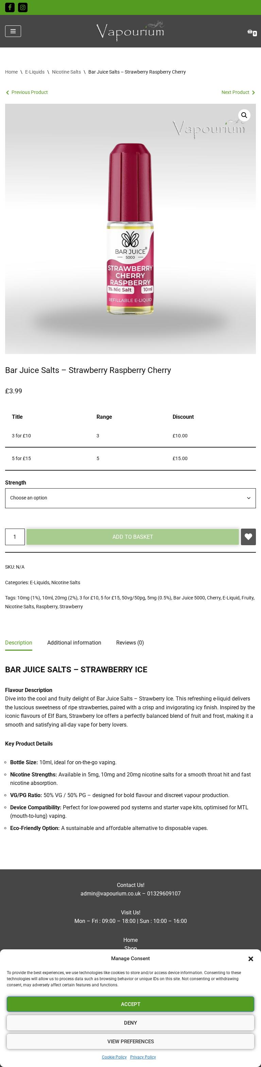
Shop (130, 948)
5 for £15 (110, 598)
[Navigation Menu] (13, 31)
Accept (130, 1004)
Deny (130, 1023)
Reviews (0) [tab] (130, 642)
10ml (47, 598)
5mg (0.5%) (159, 598)
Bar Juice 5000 (189, 598)
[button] (250, 958)
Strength (15, 482)
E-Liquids (35, 72)
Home (11, 72)
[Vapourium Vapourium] (131, 31)
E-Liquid (231, 598)
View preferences (130, 1042)
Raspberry (46, 607)
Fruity (248, 598)
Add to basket (132, 537)
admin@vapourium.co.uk (111, 893)
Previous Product (30, 92)
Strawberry (71, 607)
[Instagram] (23, 7)
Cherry (214, 598)
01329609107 (164, 893)
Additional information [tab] (74, 642)
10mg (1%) (28, 598)
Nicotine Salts (66, 72)
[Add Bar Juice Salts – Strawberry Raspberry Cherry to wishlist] (248, 537)
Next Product (235, 92)
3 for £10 (89, 598)
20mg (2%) (66, 598)
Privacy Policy (143, 1057)
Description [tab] (18, 642)
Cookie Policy (114, 1057)
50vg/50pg (133, 598)
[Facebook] (10, 7)
